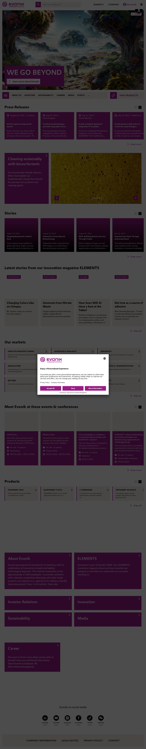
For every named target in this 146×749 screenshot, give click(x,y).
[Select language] (104, 358)
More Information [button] (95, 388)
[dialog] (73, 374)
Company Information (58, 382)
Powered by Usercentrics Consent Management (73, 392)
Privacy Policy (45, 382)
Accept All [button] (51, 388)
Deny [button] (73, 388)
